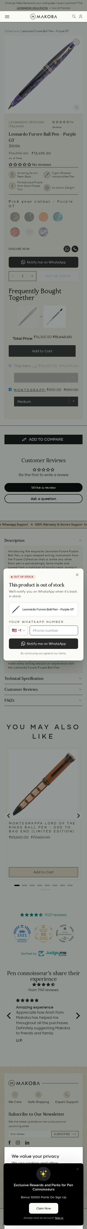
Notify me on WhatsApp (46, 644)
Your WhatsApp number (36, 622)
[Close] (77, 574)
